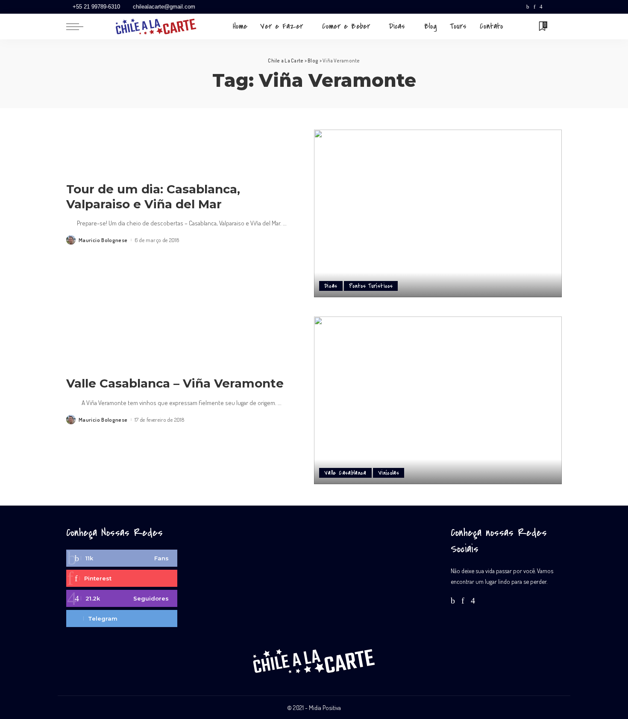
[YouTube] (549, 7)
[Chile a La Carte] (156, 26)
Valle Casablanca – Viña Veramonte (175, 383)
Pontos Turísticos (371, 285)
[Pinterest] (534, 7)
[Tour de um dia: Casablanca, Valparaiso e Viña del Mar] (438, 213)
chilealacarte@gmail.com (164, 6)
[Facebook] (527, 7)
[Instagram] (541, 7)
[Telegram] (557, 7)
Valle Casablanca (345, 472)
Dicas (330, 285)
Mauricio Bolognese (103, 240)
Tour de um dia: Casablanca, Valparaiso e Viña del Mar (153, 196)
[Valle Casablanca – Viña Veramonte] (438, 400)
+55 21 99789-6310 (96, 6)
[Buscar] (556, 26)
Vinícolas (388, 472)
